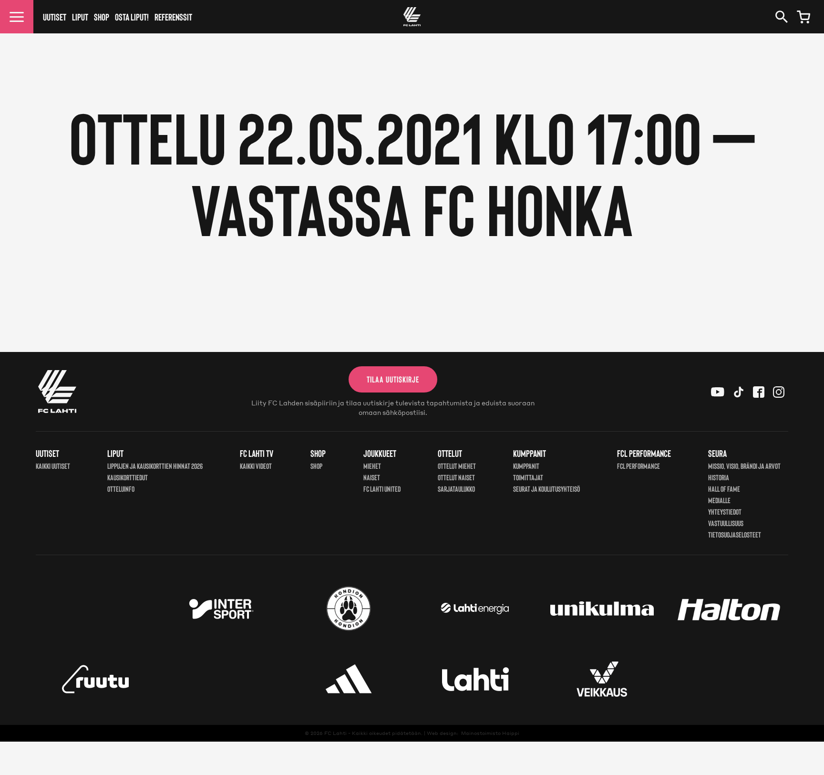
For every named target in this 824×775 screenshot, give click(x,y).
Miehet (372, 465)
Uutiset (54, 16)
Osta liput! (132, 16)
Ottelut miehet (457, 465)
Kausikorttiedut (127, 477)
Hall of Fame (724, 488)
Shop (101, 16)
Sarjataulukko (456, 488)
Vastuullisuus (725, 522)
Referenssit (173, 16)
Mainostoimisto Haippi (490, 733)
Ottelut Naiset (456, 477)
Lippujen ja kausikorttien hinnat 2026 (155, 465)
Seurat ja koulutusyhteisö (546, 488)
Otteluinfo (120, 488)
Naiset (371, 477)
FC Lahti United (382, 488)
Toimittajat (528, 477)
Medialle (719, 500)
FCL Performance (638, 465)
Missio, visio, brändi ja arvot (744, 465)
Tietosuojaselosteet (734, 534)
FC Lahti (335, 733)
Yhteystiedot (725, 511)
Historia (718, 477)
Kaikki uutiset (53, 465)
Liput (80, 16)
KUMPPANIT (526, 465)
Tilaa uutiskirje (393, 379)
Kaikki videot (256, 465)
